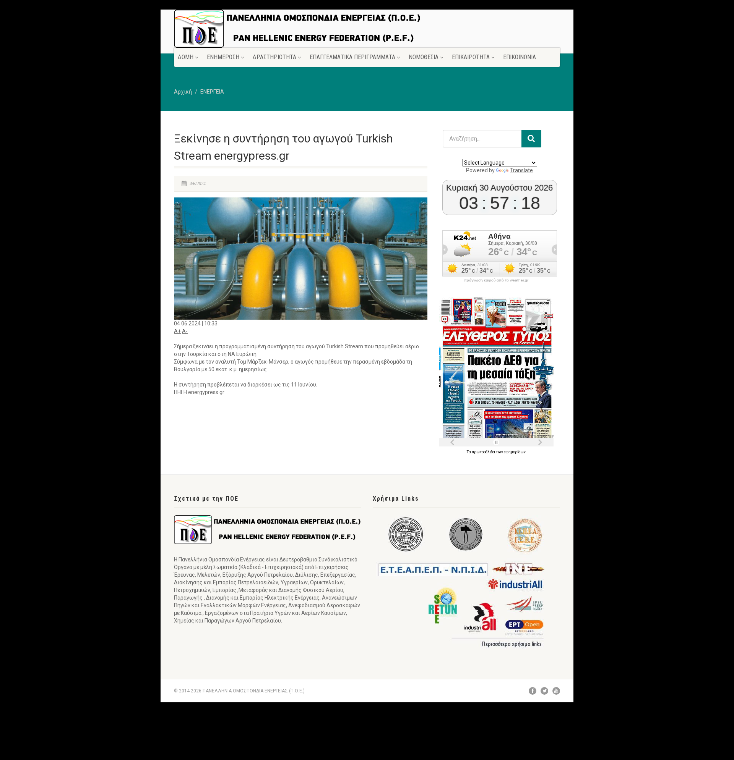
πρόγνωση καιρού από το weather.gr (496, 280)
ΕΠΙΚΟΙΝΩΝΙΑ (519, 57)
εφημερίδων (515, 452)
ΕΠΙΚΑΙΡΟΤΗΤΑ (471, 57)
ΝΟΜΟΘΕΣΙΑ (423, 57)
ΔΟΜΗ (185, 57)
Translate (521, 170)
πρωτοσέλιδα (484, 452)
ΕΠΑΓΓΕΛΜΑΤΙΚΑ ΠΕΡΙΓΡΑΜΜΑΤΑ (352, 57)
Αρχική (183, 92)
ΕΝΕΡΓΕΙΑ (212, 92)
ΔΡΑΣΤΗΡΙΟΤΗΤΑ (274, 57)
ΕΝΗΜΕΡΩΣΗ (223, 57)
